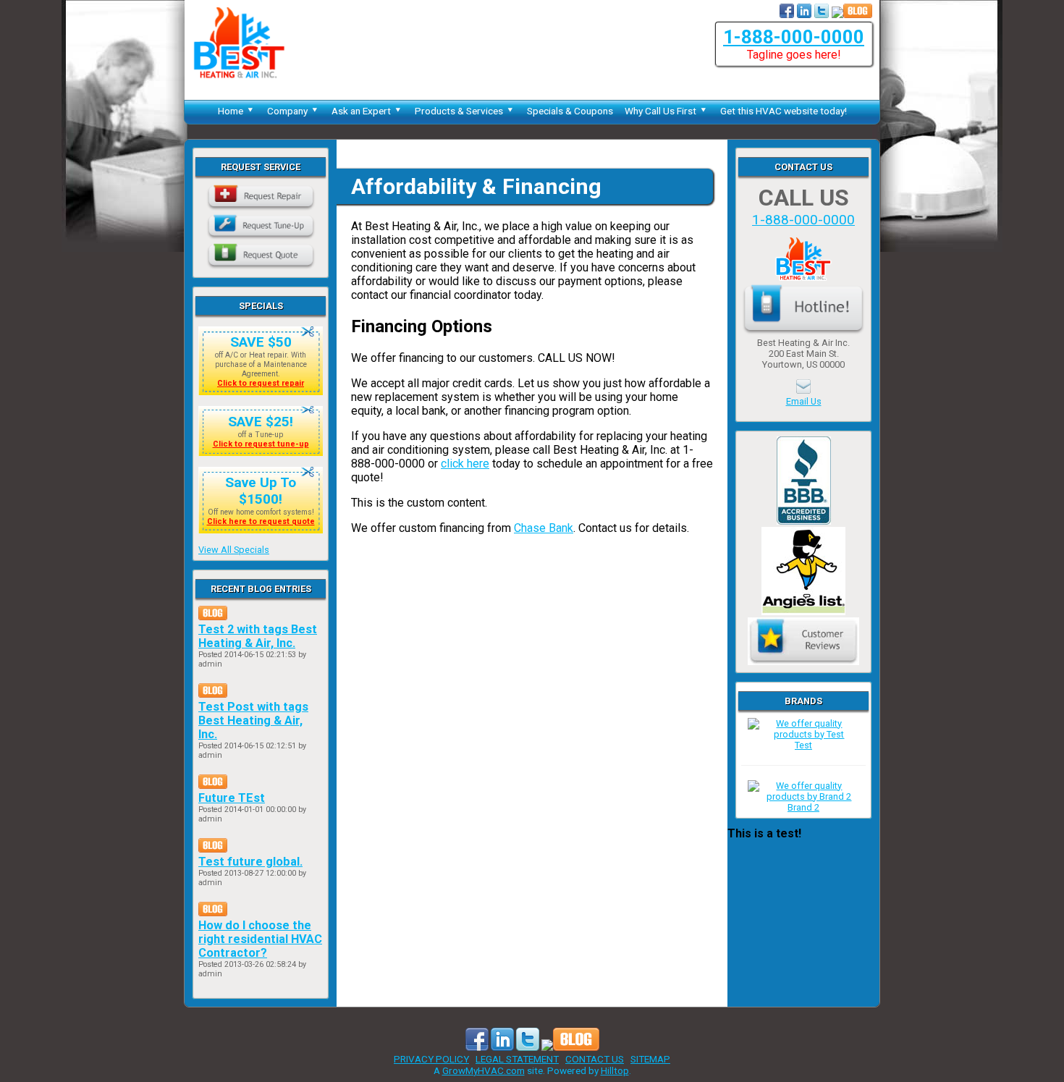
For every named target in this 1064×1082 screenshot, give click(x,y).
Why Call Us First (660, 111)
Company (287, 111)
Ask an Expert (361, 111)
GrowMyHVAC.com (483, 1070)
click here (465, 463)
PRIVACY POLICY (431, 1059)
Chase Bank (543, 528)
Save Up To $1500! (260, 490)
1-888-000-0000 (793, 37)
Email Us (804, 401)
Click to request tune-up (261, 444)
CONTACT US (594, 1059)
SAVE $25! (260, 421)
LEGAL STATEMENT (517, 1059)
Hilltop (615, 1070)
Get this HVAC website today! (783, 111)
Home (230, 111)
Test (803, 745)
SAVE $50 (261, 342)
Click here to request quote (261, 521)
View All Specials (233, 549)
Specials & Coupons (570, 111)
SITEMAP (650, 1059)
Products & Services (459, 111)
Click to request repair (260, 383)
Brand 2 (803, 807)
